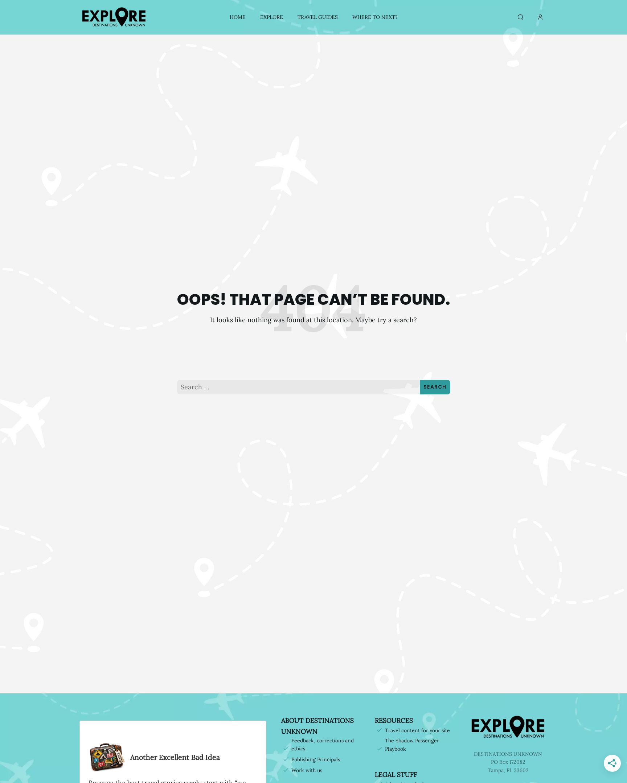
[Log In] (540, 17)
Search (435, 386)
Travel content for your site (417, 730)
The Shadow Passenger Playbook (412, 744)
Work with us (306, 770)
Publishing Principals (315, 759)
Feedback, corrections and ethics (322, 744)
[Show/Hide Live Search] (520, 17)
